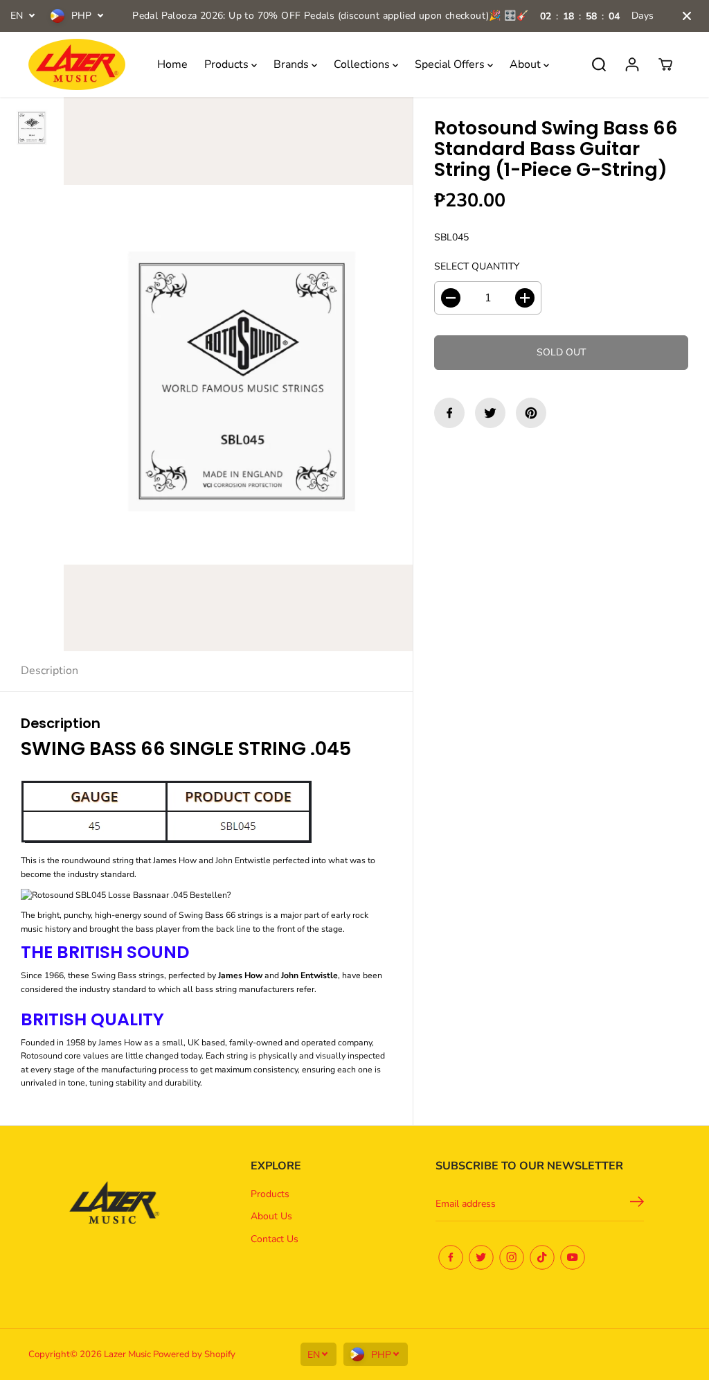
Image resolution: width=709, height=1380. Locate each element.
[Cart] (665, 64)
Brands (292, 64)
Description (49, 670)
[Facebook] (449, 413)
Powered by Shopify (194, 1354)
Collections (363, 64)
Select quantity (476, 266)
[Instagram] (511, 1257)
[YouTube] (572, 1257)
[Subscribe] (637, 1204)
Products (227, 64)
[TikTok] (542, 1257)
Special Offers (451, 64)
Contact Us (274, 1239)
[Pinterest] (531, 413)
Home (172, 64)
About (527, 64)
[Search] (599, 64)
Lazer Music (128, 1354)
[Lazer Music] (76, 65)
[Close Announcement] (687, 16)
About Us (271, 1216)
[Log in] (632, 64)
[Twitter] (490, 413)
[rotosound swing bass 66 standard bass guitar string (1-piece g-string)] (238, 374)
